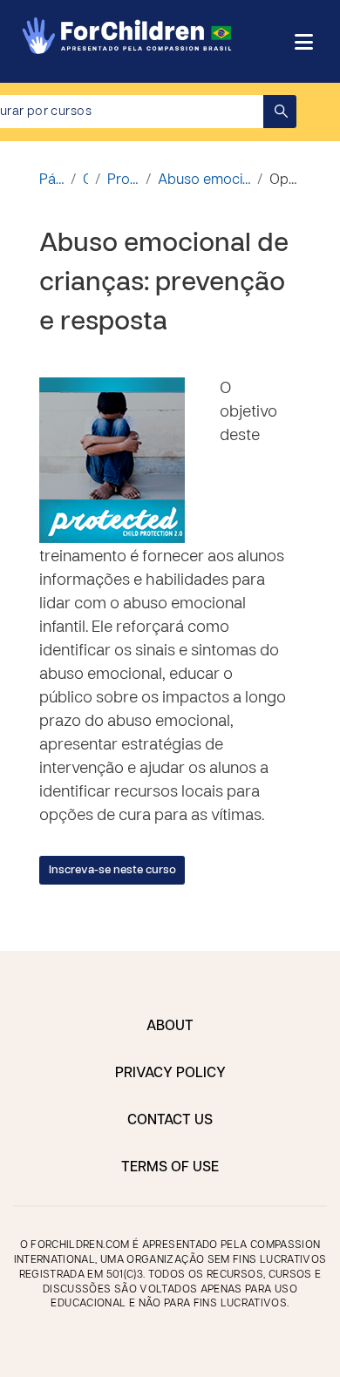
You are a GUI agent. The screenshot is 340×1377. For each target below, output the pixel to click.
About (170, 1027)
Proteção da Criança (123, 180)
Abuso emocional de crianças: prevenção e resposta (204, 180)
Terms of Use (170, 1168)
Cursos (85, 180)
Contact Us (170, 1121)
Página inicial (51, 180)
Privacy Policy (170, 1074)
